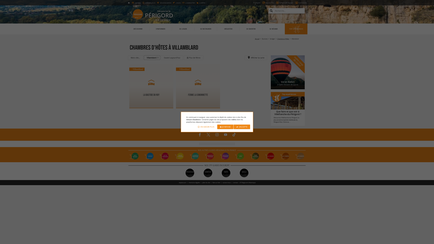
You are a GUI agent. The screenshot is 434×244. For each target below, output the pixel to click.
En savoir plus (207, 127)
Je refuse (226, 127)
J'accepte (243, 127)
